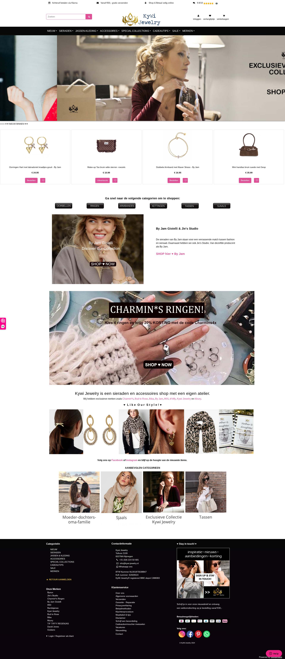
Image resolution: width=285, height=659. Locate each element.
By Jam (159, 399)
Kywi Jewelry (184, 399)
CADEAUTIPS (160, 31)
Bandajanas (52, 608)
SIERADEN (65, 31)
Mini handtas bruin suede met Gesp (249, 167)
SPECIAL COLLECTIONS (135, 31)
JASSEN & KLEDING (60, 555)
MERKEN (187, 31)
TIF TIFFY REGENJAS (58, 623)
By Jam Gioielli (54, 602)
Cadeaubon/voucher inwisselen (130, 624)
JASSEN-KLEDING (85, 31)
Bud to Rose (141, 399)
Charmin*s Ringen (55, 598)
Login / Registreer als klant (61, 636)
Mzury (198, 399)
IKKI (166, 399)
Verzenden (121, 599)
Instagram (131, 460)
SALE (175, 31)
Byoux (50, 592)
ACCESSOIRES (109, 31)
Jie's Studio (52, 595)
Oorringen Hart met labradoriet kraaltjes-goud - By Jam (35, 167)
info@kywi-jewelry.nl (129, 563)
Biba (151, 399)
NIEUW (51, 31)
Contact (119, 634)
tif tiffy (173, 399)
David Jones (53, 626)
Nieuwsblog (121, 630)
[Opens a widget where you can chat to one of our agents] (274, 654)
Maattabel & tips (123, 615)
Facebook (117, 460)
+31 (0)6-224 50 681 (129, 560)
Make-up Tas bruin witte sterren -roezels (106, 167)
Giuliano (51, 630)
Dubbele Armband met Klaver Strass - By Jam (177, 167)
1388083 (155, 578)
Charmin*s (128, 399)
